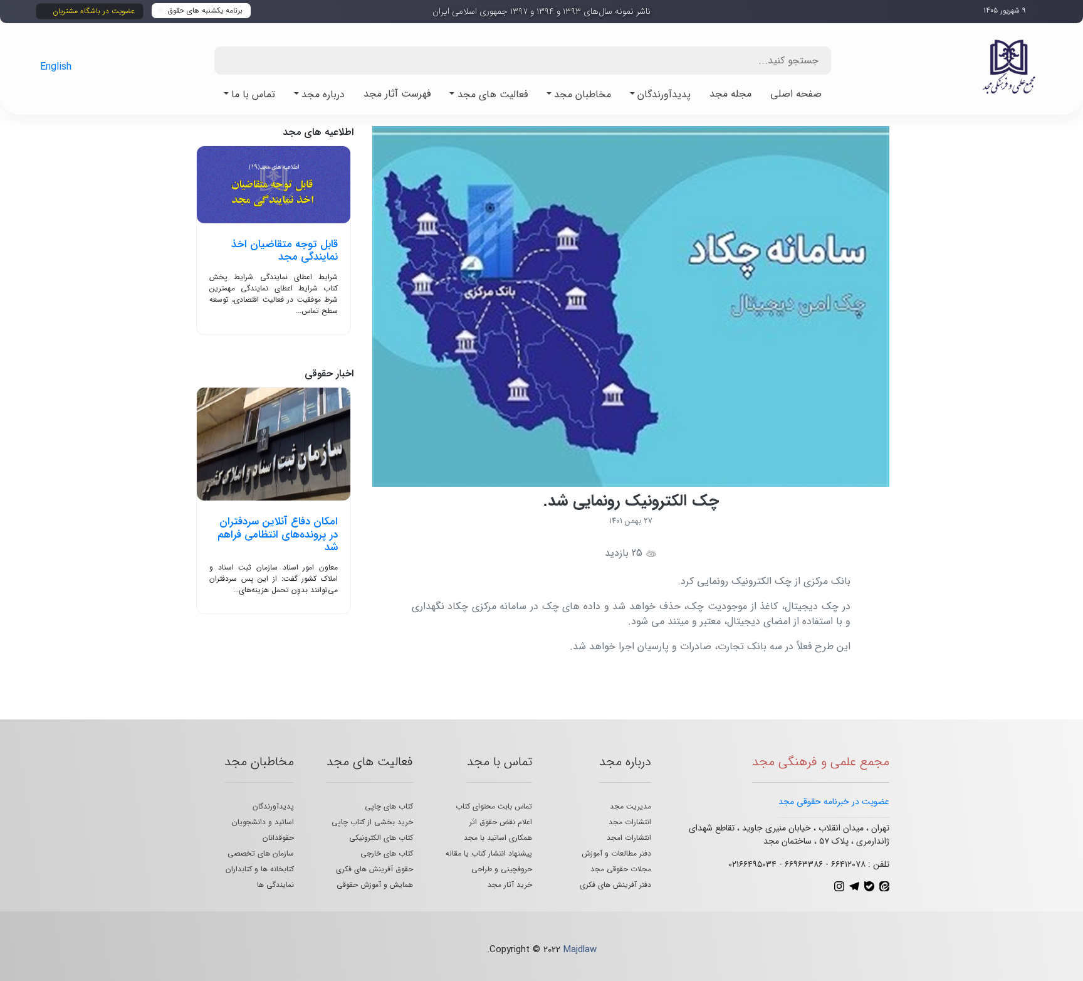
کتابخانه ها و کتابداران (260, 869)
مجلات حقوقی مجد (620, 869)
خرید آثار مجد (510, 885)
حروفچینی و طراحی (501, 869)
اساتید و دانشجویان (263, 822)
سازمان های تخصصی (261, 853)
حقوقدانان (278, 838)
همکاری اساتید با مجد (498, 838)
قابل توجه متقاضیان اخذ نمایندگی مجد (284, 250)
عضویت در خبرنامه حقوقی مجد (833, 802)
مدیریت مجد (630, 806)
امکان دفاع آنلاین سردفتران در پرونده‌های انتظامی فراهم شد (277, 534)
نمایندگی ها (275, 885)
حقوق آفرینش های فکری (374, 869)
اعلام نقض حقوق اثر (500, 822)
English (55, 67)
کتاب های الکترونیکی (381, 838)
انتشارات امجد (629, 838)
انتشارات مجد (630, 822)
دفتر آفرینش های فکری (615, 885)
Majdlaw (580, 949)
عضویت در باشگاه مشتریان (94, 11)
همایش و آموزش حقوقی (375, 885)
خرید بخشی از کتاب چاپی (372, 822)
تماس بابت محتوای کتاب (494, 806)
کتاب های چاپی (389, 806)
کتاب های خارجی (386, 853)
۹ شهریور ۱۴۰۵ (1004, 10)
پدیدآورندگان (273, 806)
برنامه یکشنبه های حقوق (205, 10)
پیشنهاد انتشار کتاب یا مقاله (489, 853)
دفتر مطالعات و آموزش (616, 853)
